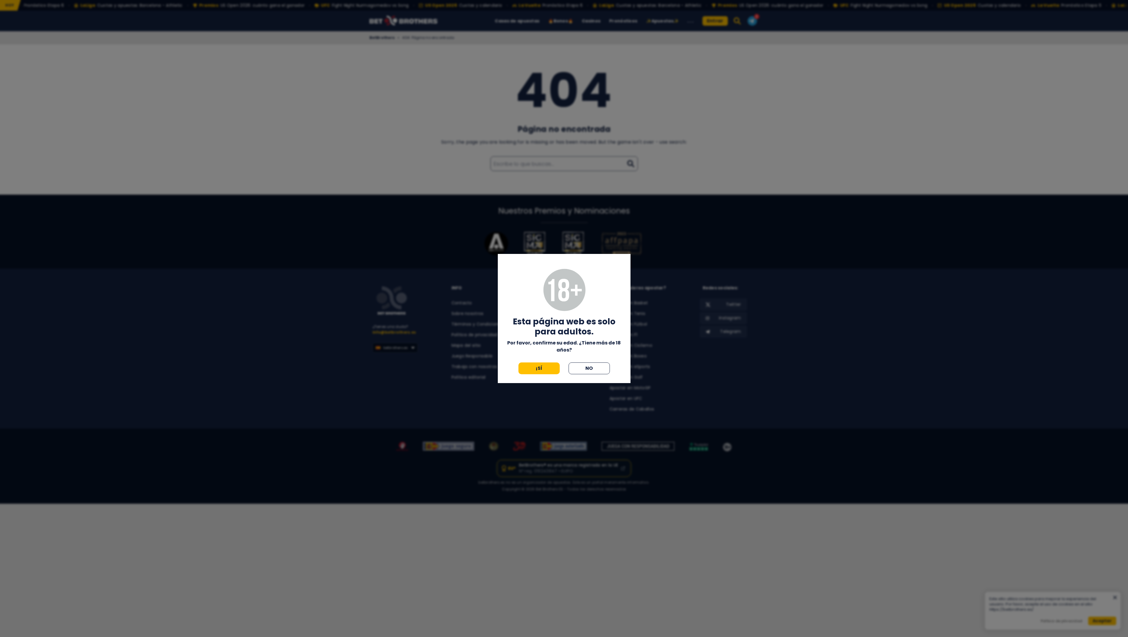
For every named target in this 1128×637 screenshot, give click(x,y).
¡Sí (539, 368)
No (589, 368)
